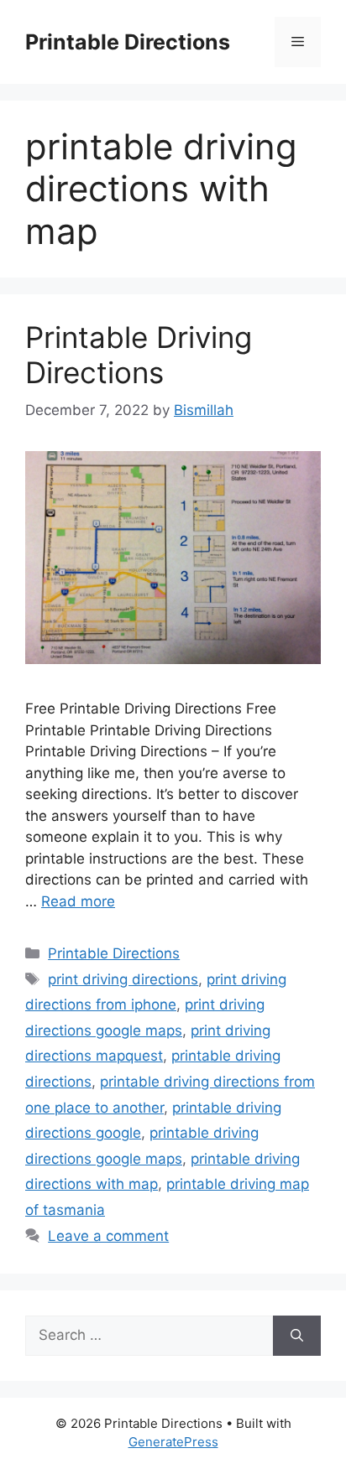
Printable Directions (127, 42)
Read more (78, 901)
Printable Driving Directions (138, 354)
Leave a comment (108, 1236)
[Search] (297, 1336)
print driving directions (123, 979)
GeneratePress (173, 1442)
